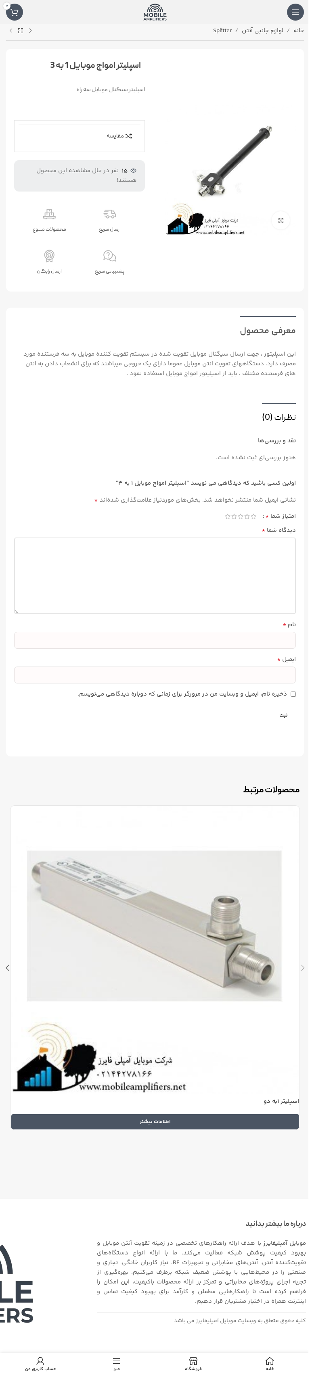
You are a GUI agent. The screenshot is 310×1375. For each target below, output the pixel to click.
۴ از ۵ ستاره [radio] (234, 516)
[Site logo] (155, 12)
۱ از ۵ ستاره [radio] (253, 516)
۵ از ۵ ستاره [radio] (227, 516)
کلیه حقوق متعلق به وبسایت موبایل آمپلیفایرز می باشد (240, 1321)
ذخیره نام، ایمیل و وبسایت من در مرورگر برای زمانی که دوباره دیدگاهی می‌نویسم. (182, 694)
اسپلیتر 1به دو (281, 1101)
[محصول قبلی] (30, 31)
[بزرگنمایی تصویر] (281, 220)
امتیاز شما (280, 516)
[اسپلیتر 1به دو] (155, 950)
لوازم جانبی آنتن (262, 30)
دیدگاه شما (279, 530)
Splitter (222, 30)
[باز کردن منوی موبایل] (295, 12)
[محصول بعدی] (11, 31)
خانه (298, 30)
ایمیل (286, 660)
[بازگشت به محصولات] (20, 31)
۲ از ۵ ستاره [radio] (247, 516)
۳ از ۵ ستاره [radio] (240, 516)
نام (289, 625)
